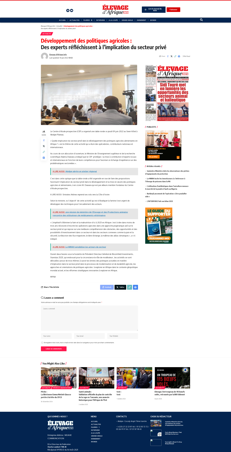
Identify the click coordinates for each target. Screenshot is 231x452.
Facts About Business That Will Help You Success (173, 433)
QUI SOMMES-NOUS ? (57, 416)
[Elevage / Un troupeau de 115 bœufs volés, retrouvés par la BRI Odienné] (172, 377)
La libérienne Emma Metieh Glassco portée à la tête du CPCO (56, 394)
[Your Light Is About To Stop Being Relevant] (155, 442)
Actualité (47, 34)
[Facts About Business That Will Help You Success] (155, 433)
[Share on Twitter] (171, 56)
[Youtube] (71, 10)
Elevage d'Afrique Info (58, 54)
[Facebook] (67, 10)
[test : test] (134, 377)
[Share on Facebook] (167, 56)
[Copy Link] (175, 56)
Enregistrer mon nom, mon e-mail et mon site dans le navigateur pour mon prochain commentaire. (79, 343)
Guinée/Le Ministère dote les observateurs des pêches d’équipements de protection (174, 423)
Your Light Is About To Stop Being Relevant (173, 442)
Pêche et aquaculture (62, 387)
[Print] (179, 56)
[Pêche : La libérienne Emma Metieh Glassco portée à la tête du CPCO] (58, 377)
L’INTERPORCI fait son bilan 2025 (160, 201)
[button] (201, 20)
